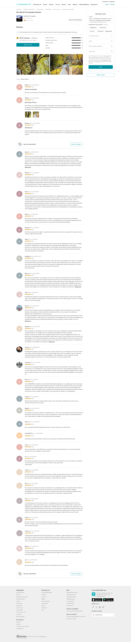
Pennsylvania (40, 9)
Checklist (43, 594)
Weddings (18, 9)
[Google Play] (108, 601)
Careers (18, 601)
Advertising (19, 605)
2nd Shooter (103, 27)
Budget (43, 599)
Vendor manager (45, 601)
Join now (112, 4)
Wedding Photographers (29, 9)
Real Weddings (70, 603)
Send (100, 67)
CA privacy (18, 614)
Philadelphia (48, 9)
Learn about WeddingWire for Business (76, 616)
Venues (45, 4)
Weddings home (20, 592)
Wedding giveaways (71, 597)
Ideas (69, 4)
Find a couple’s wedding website (74, 611)
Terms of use (107, 55)
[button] (49, 144)
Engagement (93, 27)
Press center (19, 603)
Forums (58, 4)
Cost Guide (44, 607)
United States (98, 614)
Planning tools (37, 4)
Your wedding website (46, 592)
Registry (75, 4)
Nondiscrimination (20, 599)
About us (18, 594)
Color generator (70, 601)
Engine (43, 605)
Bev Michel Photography (68, 9)
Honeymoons (70, 605)
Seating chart (44, 603)
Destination (100, 31)
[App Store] (97, 601)
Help (42, 610)
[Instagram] (103, 607)
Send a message (76, 144)
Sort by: (18, 79)
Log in (107, 4)
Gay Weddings (19, 628)
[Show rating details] (34, 87)
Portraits (92, 31)
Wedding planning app (72, 592)
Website (84, 4)
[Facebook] (93, 607)
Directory (18, 622)
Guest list (43, 597)
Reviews (18, 624)
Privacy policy (19, 610)
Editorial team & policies (22, 597)
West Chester (56, 9)
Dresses (64, 4)
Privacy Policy (98, 61)
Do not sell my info (20, 612)
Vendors (51, 4)
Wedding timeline (71, 599)
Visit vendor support (71, 618)
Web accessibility (20, 616)
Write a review (28, 45)
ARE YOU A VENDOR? (109, 1)
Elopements (94, 4)
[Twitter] (96, 607)
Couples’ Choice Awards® (22, 626)
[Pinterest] (99, 607)
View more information (75, 20)
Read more (28, 167)
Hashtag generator (71, 594)
